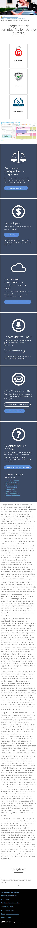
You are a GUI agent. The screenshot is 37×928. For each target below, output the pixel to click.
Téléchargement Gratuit (14, 350)
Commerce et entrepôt (12, 480)
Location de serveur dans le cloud (18, 302)
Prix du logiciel (12, 234)
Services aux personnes (12, 493)
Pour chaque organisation (13, 495)
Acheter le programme (7, 910)
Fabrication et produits (12, 482)
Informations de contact (14, 411)
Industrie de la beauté (12, 487)
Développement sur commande (10, 914)
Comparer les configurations (16, 188)
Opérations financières (12, 484)
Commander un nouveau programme (18, 467)
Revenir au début (6, 917)
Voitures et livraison (11, 491)
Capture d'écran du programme (10, 892)
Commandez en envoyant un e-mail (17, 404)
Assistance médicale (11, 486)
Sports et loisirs (10, 489)
